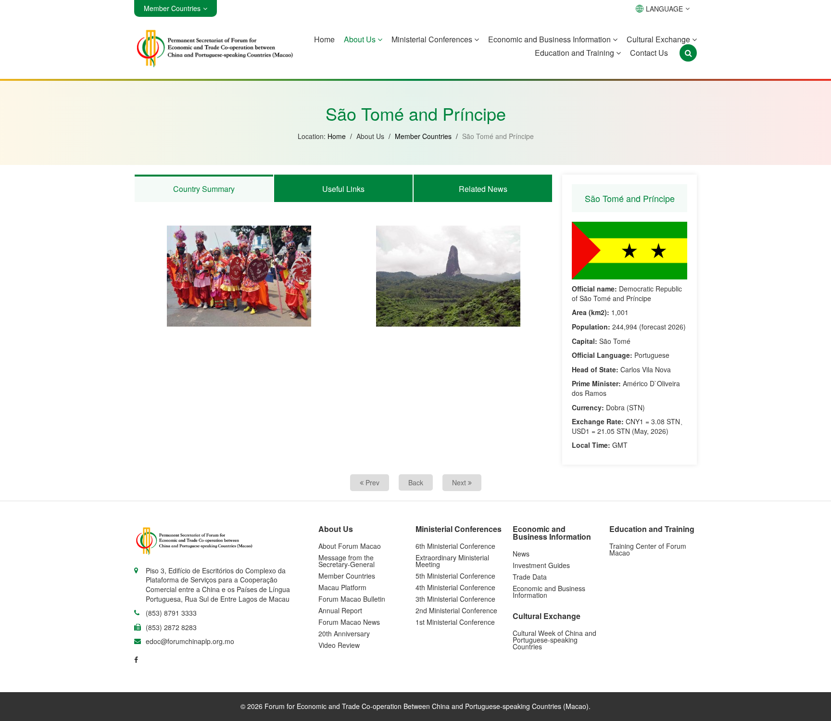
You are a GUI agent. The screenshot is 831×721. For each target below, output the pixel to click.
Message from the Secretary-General (346, 561)
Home (324, 39)
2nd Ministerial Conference (456, 610)
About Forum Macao (349, 546)
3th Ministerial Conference (455, 599)
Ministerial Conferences (432, 39)
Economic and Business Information (550, 39)
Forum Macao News (349, 622)
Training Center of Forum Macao (647, 549)
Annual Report (340, 610)
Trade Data (530, 577)
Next (460, 482)
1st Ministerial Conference (455, 622)
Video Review (339, 645)
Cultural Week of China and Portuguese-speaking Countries (554, 639)
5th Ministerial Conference (455, 576)
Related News (483, 188)
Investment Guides (541, 565)
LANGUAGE (664, 8)
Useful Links (343, 188)
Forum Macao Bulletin (351, 599)
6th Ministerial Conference (455, 546)
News (521, 553)
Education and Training (575, 52)
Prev (371, 482)
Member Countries (423, 136)
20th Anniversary (344, 633)
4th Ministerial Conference (455, 587)
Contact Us (649, 52)
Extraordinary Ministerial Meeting (452, 561)
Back (415, 482)
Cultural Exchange (659, 39)
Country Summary (204, 188)
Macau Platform (342, 587)
